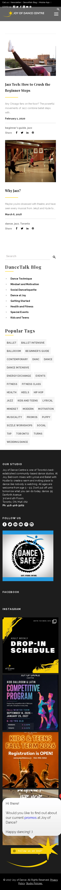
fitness (12, 384)
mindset (12, 409)
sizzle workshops (19, 425)
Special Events (19, 312)
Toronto (25, 223)
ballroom (14, 351)
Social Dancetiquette (24, 289)
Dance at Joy (18, 295)
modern (28, 409)
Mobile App (44, 2)
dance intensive (18, 367)
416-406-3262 (15, 505)
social (41, 425)
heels (25, 392)
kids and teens (28, 400)
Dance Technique (21, 278)
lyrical (48, 400)
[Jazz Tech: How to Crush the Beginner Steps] (30, 55)
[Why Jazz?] (30, 161)
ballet (12, 342)
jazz (29, 128)
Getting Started (20, 301)
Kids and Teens (20, 317)
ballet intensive (33, 342)
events (41, 375)
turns (38, 433)
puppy (46, 417)
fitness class (31, 384)
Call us (5, 2)
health (12, 392)
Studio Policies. (34, 883)
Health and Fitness (22, 306)
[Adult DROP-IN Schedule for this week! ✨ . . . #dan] (30, 645)
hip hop (39, 392)
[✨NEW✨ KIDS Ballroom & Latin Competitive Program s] (30, 702)
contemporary (17, 359)
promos (32, 417)
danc (35, 359)
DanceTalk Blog (30, 2)
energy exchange (19, 375)
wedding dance (17, 442)
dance (9, 223)
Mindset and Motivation (25, 284)
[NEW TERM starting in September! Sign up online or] (30, 760)
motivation (46, 409)
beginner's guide (15, 128)
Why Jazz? (13, 190)
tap (9, 433)
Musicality (14, 417)
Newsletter (16, 2)
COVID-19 (6, 7)
